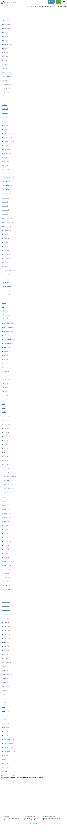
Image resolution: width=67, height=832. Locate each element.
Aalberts (4, 24)
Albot (3, 242)
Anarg (3, 456)
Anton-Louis (5, 606)
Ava (3, 759)
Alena (3, 266)
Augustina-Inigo (6, 751)
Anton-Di (4, 585)
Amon (3, 448)
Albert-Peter (5, 214)
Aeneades (4, 149)
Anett (3, 505)
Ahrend (4, 161)
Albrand (4, 246)
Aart (3, 48)
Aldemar (4, 254)
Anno (3, 553)
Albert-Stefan (5, 218)
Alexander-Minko (7, 291)
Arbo (3, 642)
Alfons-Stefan (5, 331)
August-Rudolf (6, 743)
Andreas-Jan (5, 492)
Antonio (4, 630)
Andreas (4, 472)
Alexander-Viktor (6, 295)
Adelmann (5, 113)
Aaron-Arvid (5, 44)
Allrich (4, 371)
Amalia (4, 424)
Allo (3, 367)
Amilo (3, 444)
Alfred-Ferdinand (6, 339)
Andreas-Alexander (7, 476)
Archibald (4, 646)
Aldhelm (4, 258)
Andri (3, 501)
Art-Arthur (5, 695)
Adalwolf (4, 92)
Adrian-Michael (6, 141)
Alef (3, 262)
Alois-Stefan (5, 400)
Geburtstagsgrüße (28, 816)
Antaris (4, 569)
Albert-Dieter (5, 185)
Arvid (3, 707)
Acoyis (4, 80)
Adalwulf (4, 97)
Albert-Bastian (6, 177)
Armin (3, 670)
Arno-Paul (5, 686)
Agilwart (4, 153)
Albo (3, 234)
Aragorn (4, 638)
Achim (3, 68)
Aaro (3, 36)
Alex (3, 278)
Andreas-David (6, 484)
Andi (3, 460)
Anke (3, 533)
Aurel (3, 755)
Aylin (3, 767)
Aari (3, 32)
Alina (3, 359)
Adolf (3, 129)
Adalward (4, 88)
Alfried (4, 347)
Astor (3, 723)
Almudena (5, 379)
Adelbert (4, 105)
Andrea (4, 468)
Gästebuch (7, 816)
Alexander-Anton (6, 286)
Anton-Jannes (5, 593)
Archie (3, 650)
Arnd (3, 678)
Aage (3, 20)
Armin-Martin (5, 674)
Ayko (3, 763)
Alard (3, 165)
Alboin (4, 238)
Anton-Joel (5, 598)
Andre (3, 464)
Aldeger (4, 250)
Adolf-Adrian (5, 133)
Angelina (4, 517)
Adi (3, 117)
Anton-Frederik (6, 589)
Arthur (3, 699)
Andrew (4, 497)
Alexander (5, 282)
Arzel (3, 711)
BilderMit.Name (33, 823)
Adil (3, 121)
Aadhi (3, 16)
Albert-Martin (5, 210)
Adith (3, 125)
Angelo (4, 521)
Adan (3, 101)
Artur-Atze (5, 703)
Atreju (3, 731)
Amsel (3, 452)
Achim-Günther (6, 76)
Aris (3, 666)
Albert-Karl (5, 193)
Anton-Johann (6, 602)
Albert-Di (4, 181)
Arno (3, 682)
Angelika (4, 513)
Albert (3, 173)
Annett (3, 545)
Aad (3, 12)
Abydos (4, 64)
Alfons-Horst (5, 315)
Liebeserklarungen (47, 816)
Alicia (3, 351)
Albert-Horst (5, 189)
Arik (3, 658)
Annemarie (5, 541)
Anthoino (4, 573)
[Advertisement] (33, 797)
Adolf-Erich (5, 137)
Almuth (4, 387)
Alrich (3, 408)
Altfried (4, 412)
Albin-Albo (5, 230)
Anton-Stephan (6, 618)
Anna (3, 537)
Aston (3, 719)
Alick (3, 355)
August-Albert (6, 739)
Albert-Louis (5, 198)
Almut (3, 383)
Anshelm (4, 565)
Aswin (3, 727)
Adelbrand (5, 109)
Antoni (4, 622)
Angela (4, 509)
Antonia (4, 626)
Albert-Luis (5, 206)
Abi (3, 60)
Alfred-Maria (5, 343)
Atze (3, 735)
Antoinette (5, 577)
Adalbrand (5, 84)
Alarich (4, 169)
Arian (3, 654)
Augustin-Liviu (6, 747)
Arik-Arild (5, 662)
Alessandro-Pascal (7, 270)
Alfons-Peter (5, 323)
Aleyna (4, 303)
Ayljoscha (4, 771)
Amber (4, 432)
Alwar (3, 420)
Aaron (3, 40)
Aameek (4, 28)
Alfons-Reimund (6, 327)
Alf (3, 307)
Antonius (4, 634)
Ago (3, 157)
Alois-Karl (5, 396)
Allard (3, 363)
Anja (3, 529)
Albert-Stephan (6, 222)
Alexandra (5, 299)
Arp (3, 690)
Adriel (3, 145)
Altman (4, 416)
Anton (3, 581)
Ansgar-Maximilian (7, 561)
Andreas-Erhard (6, 488)
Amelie (4, 436)
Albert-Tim (5, 226)
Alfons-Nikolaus (6, 319)
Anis (3, 525)
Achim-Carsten (6, 72)
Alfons (3, 311)
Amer (3, 440)
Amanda (4, 428)
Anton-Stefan (5, 614)
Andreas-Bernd (6, 480)
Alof (3, 391)
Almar (3, 375)
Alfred (3, 335)
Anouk (4, 557)
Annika (4, 549)
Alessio (4, 274)
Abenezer (4, 56)
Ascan (3, 715)
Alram (3, 404)
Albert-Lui (5, 202)
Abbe (3, 52)
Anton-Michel (6, 610)
